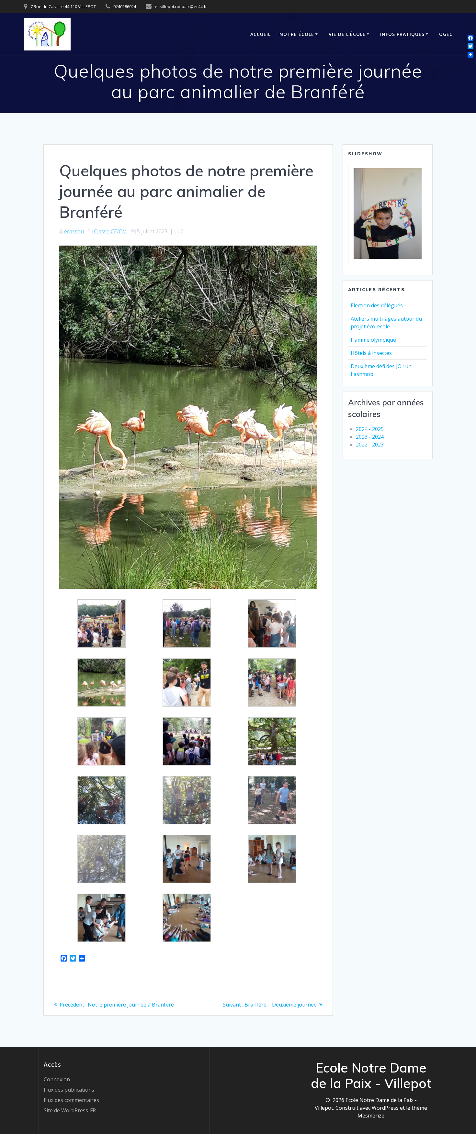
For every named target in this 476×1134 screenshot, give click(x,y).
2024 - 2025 (370, 429)
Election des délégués (377, 305)
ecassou (74, 231)
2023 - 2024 (370, 436)
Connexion (57, 1079)
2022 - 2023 (370, 444)
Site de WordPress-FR (70, 1110)
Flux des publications (69, 1089)
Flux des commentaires (71, 1100)
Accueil (260, 34)
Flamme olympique (373, 339)
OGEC (446, 34)
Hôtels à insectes (371, 353)
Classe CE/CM (110, 231)
